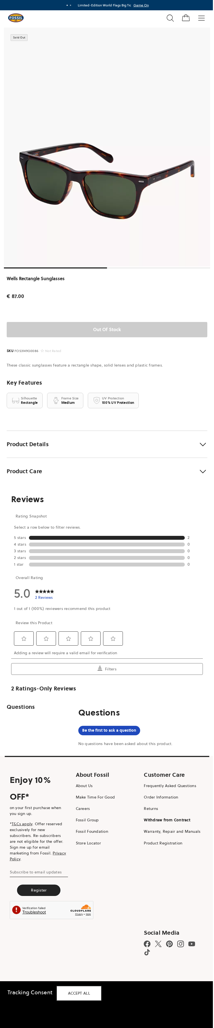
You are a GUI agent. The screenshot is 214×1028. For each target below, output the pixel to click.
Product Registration (163, 843)
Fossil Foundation (92, 831)
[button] (107, 444)
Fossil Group (87, 820)
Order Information (161, 797)
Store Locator (88, 843)
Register (39, 890)
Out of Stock (107, 329)
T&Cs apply (22, 824)
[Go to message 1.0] (67, 5)
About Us (84, 785)
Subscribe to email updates (36, 872)
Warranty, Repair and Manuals (172, 831)
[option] (107, 147)
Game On (141, 5)
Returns (151, 808)
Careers (83, 808)
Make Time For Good (95, 797)
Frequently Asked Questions (170, 785)
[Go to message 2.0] (70, 5)
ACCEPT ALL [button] (79, 993)
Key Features (24, 382)
